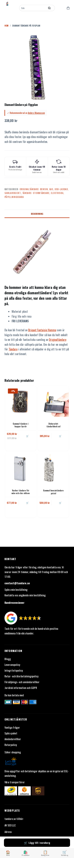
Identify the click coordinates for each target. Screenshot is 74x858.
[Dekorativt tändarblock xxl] (53, 401)
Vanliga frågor (12, 727)
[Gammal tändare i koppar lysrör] (20, 401)
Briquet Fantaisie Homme (42, 330)
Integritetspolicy (13, 670)
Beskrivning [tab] (37, 213)
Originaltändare (57, 339)
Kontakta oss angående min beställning (25, 595)
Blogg (7, 659)
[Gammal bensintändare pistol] (53, 468)
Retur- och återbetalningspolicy (21, 676)
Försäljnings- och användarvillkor (22, 682)
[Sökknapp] (49, 8)
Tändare (13, 349)
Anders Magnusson (36, 113)
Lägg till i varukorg (39, 842)
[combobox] (32, 8)
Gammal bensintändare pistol (53, 492)
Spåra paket (10, 733)
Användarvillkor (12, 739)
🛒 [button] (27, 435)
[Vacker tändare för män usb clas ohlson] (20, 468)
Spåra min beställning (15, 589)
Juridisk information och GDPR (20, 688)
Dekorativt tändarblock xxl (53, 425)
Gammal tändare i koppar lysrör (20, 425)
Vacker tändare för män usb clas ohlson (20, 492)
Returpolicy (10, 745)
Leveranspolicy (12, 665)
